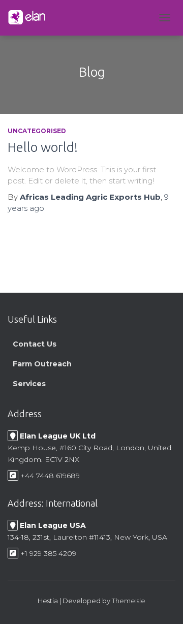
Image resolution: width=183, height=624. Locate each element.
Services (29, 383)
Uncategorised (37, 131)
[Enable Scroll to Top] (163, 603)
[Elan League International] (30, 17)
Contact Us (34, 343)
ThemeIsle (128, 601)
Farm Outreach (42, 363)
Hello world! (43, 147)
